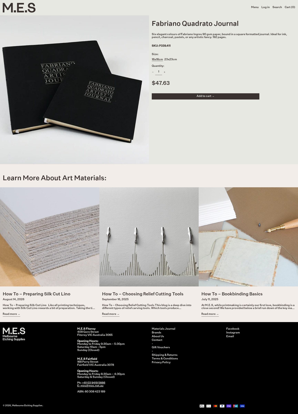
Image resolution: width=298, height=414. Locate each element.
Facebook (232, 329)
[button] (277, 8)
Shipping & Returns (164, 355)
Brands (156, 332)
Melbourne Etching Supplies (27, 406)
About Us (158, 336)
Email (230, 336)
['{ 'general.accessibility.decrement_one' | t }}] (152, 72)
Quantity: (158, 66)
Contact (157, 340)
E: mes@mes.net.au (90, 386)
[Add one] (164, 72)
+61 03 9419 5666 (93, 383)
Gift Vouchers (161, 347)
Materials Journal (163, 329)
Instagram (233, 332)
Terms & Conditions (165, 358)
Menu (255, 7)
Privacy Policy (161, 362)
